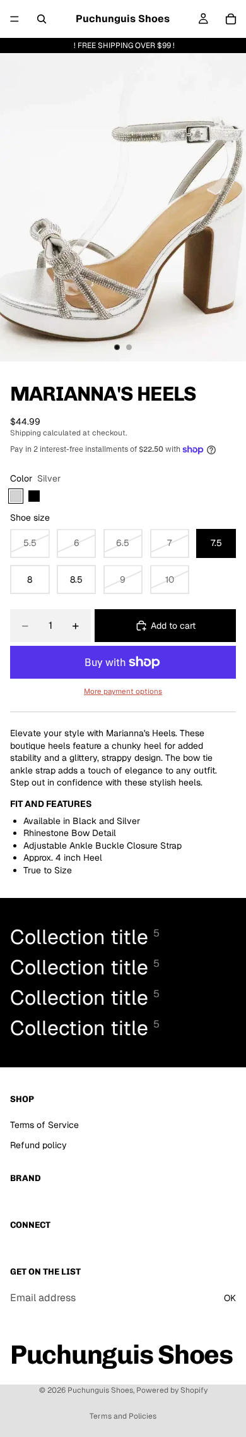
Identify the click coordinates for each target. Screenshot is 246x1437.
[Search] (42, 19)
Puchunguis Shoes (100, 1390)
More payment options (123, 691)
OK (230, 1298)
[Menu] (14, 18)
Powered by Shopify (172, 1390)
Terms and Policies (123, 1416)
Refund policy (38, 1145)
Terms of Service (44, 1125)
